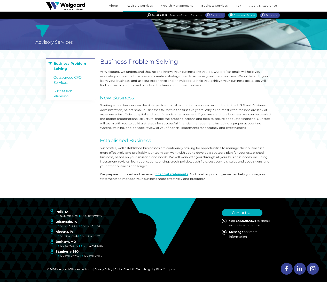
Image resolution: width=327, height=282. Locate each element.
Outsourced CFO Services (67, 80)
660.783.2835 (93, 256)
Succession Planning (62, 93)
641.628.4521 (69, 216)
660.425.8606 (93, 246)
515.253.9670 (92, 226)
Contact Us (242, 212)
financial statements (171, 174)
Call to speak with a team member (249, 223)
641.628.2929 (92, 216)
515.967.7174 (68, 236)
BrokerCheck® (124, 269)
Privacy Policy (103, 269)
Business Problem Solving (69, 66)
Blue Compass (165, 269)
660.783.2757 (70, 256)
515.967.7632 (91, 236)
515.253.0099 (69, 226)
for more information (243, 234)
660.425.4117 (69, 246)
